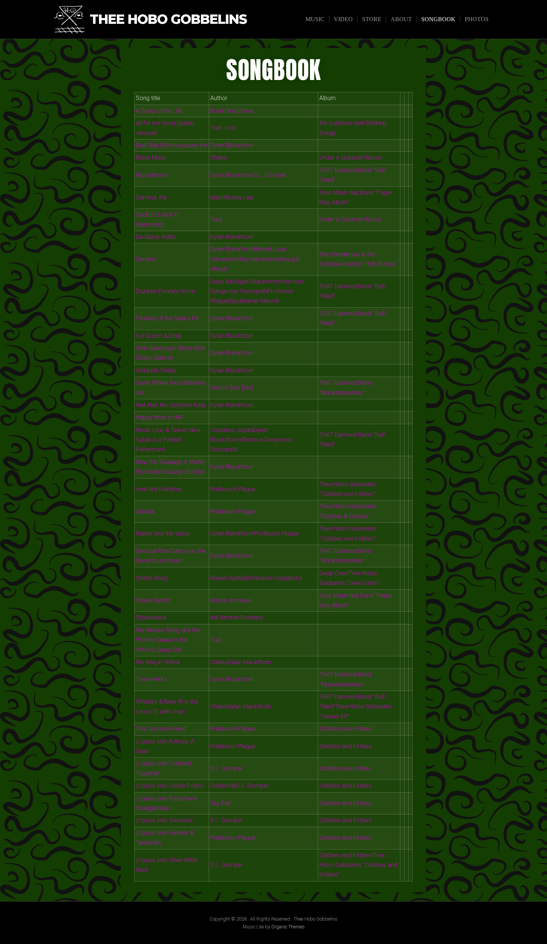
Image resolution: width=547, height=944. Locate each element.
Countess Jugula (231, 429)
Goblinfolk (223, 785)
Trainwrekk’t (151, 679)
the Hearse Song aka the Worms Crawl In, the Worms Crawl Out (168, 640)
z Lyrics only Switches (164, 820)
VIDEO (343, 19)
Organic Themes (288, 926)
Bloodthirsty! (152, 175)
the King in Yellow (158, 662)
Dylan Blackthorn (232, 145)
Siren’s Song (151, 578)
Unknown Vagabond (276, 578)
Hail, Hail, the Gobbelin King (170, 405)
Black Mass (151, 157)
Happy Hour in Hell (159, 417)
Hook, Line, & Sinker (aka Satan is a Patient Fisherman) (168, 439)
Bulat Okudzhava (232, 110)
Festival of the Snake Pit (167, 318)
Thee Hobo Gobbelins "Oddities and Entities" (358, 865)
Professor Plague (233, 489)
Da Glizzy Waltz (156, 236)
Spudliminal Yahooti (253, 300)
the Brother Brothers (236, 617)
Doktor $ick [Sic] (231, 387)
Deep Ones (333, 573)
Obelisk (145, 511)
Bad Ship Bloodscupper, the (172, 145)
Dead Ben (223, 281)
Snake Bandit (153, 600)
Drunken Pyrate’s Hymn (165, 291)
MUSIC (315, 19)
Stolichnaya (151, 617)
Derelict (146, 259)
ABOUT (401, 19)
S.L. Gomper (270, 175)
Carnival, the (151, 197)
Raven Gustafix (230, 578)
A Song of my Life (159, 110)
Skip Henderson (258, 259)
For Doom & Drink (159, 335)
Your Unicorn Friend (161, 728)
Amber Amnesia (231, 600)
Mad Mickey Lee (231, 197)
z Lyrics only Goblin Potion (170, 785)
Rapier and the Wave (163, 533)
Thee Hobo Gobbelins (168, 19)
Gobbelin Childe (156, 370)
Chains (218, 157)
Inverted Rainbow (159, 489)
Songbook (438, 19)
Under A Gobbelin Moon (350, 157)
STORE (371, 19)
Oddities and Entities (345, 728)
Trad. (216, 219)
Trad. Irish (223, 127)
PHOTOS (477, 19)
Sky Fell (220, 803)
